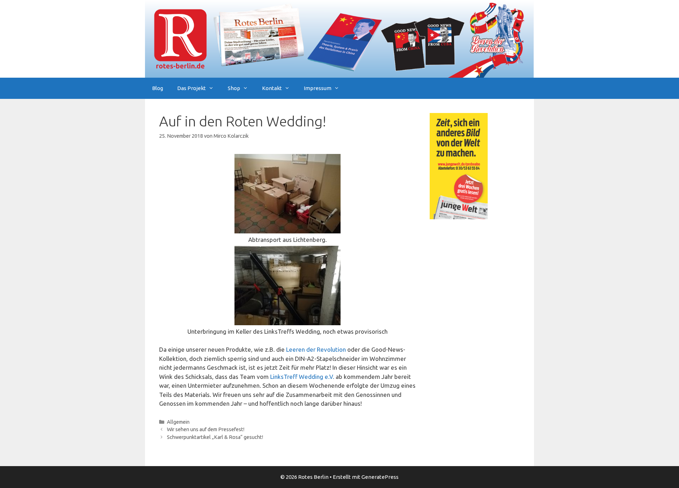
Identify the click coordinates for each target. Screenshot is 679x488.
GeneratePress (380, 477)
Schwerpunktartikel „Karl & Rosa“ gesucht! (215, 437)
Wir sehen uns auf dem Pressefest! (205, 429)
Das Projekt (191, 88)
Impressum (317, 88)
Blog (157, 88)
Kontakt (272, 88)
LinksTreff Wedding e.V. (302, 376)
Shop (234, 88)
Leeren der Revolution (316, 349)
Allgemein (178, 422)
